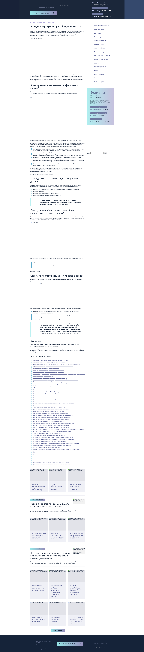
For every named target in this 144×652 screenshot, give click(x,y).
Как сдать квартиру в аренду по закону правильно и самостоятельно (51, 427)
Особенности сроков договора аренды (43, 386)
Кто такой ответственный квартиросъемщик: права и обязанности (50, 413)
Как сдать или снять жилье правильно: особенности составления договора (52, 399)
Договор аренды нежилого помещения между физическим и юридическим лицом (54, 456)
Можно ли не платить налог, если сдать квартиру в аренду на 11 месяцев (52, 445)
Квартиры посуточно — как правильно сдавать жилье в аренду (57, 536)
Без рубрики (97, 33)
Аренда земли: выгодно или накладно (43, 376)
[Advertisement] (100, 138)
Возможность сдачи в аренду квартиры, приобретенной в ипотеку (50, 360)
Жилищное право (99, 44)
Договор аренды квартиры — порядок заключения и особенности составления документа (56, 364)
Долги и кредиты (99, 40)
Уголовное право (99, 82)
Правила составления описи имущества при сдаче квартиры (38, 487)
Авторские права (99, 29)
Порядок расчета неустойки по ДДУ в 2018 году (46, 392)
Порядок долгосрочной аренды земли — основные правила (48, 370)
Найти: (88, 153)
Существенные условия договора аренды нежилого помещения (49, 455)
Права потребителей (100, 67)
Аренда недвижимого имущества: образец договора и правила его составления (54, 460)
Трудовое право (99, 78)
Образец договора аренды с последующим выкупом (46, 388)
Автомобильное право (100, 25)
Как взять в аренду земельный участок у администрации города (50, 378)
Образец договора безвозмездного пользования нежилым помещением (52, 431)
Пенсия (96, 63)
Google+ (67, 5)
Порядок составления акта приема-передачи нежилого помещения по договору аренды (56, 443)
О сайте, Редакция (93, 640)
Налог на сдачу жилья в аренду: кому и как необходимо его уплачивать (51, 464)
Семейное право (99, 74)
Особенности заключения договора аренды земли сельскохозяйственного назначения (55, 380)
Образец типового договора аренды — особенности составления (50, 453)
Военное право (98, 37)
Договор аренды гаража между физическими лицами (47, 433)
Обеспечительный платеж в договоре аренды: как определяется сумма (51, 417)
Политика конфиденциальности (100, 643)
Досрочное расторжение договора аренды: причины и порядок (49, 435)
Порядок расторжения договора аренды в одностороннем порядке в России (53, 437)
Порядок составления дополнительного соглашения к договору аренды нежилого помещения (57, 396)
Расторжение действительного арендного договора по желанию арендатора (53, 405)
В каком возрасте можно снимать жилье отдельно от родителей (76, 487)
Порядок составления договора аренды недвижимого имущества (50, 397)
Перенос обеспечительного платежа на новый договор (57, 487)
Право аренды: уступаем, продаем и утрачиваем (46, 368)
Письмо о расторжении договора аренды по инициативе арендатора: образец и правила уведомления (56, 450)
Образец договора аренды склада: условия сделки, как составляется (51, 419)
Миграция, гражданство (101, 55)
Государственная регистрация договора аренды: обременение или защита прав (53, 403)
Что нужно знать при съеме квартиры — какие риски (46, 447)
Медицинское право (100, 52)
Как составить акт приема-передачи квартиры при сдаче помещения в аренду (53, 423)
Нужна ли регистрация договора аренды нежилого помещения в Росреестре (53, 366)
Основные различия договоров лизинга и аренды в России (48, 372)
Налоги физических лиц (101, 59)
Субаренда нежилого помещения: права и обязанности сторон (49, 411)
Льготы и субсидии (99, 48)
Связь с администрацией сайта (105, 640)
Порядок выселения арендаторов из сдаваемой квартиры (39, 536)
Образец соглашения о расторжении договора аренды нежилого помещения (53, 415)
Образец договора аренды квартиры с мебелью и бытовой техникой (51, 425)
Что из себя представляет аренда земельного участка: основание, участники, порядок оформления (59, 374)
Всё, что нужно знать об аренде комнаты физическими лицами (49, 394)
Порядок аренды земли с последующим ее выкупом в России (49, 362)
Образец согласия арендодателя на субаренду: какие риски (48, 421)
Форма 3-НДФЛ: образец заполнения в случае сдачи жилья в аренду (51, 462)
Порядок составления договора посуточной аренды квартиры (49, 441)
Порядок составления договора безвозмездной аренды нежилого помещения (53, 439)
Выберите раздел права (41, 13)
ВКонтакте (60, 5)
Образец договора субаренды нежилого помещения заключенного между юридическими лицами (58, 429)
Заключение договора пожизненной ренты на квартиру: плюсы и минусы (52, 382)
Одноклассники (62, 5)
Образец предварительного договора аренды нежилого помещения (51, 409)
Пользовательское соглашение (100, 641)
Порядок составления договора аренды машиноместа (47, 390)
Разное (96, 70)
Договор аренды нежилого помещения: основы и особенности (49, 407)
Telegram (65, 5)
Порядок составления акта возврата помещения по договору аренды (51, 401)
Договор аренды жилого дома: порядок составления (47, 459)
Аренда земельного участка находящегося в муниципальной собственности (53, 384)
